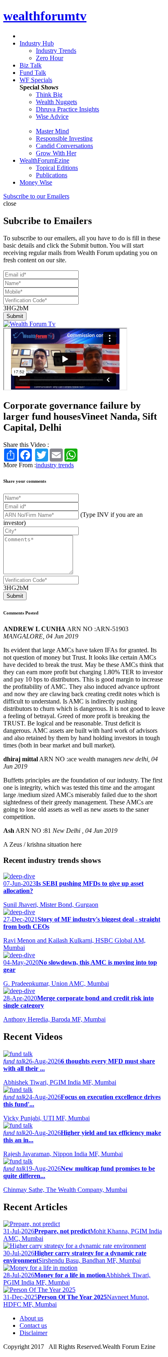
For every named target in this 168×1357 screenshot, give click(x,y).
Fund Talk (33, 72)
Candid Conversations (64, 145)
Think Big (49, 94)
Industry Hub (37, 43)
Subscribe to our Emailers (36, 196)
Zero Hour (49, 57)
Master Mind (52, 131)
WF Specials (36, 79)
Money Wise (36, 182)
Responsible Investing (64, 138)
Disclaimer (33, 1332)
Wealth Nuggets (56, 101)
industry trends (55, 465)
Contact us (33, 1325)
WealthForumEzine (44, 160)
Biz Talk (31, 65)
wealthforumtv (44, 16)
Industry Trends (56, 50)
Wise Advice (52, 116)
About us (31, 1318)
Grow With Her (56, 153)
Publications (51, 175)
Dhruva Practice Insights (67, 109)
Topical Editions (57, 167)
